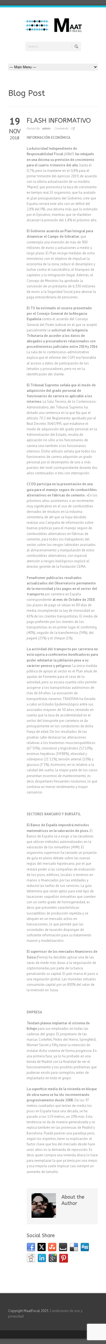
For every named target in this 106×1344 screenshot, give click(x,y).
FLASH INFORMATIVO (59, 120)
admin (46, 128)
